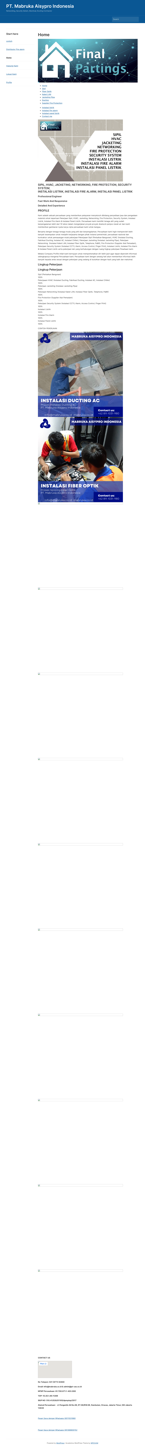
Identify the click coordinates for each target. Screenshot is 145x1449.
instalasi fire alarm (50, 110)
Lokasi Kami (11, 74)
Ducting (45, 100)
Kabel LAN (46, 94)
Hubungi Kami (12, 66)
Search (136, 19)
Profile (9, 82)
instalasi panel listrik (50, 113)
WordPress (60, 1443)
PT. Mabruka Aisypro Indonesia (40, 6)
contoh (9, 41)
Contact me (47, 116)
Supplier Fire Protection (52, 103)
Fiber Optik (47, 91)
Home (9, 57)
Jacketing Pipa (48, 97)
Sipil (44, 88)
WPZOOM (94, 1443)
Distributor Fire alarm (15, 49)
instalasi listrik (48, 107)
